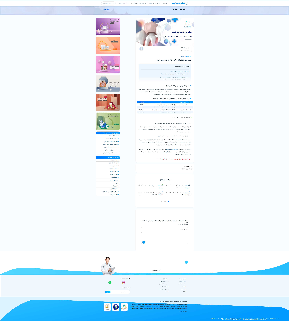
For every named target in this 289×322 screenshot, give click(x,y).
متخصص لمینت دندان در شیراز (111, 147)
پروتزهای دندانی (114, 180)
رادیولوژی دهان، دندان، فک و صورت (110, 191)
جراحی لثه (115, 183)
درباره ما (183, 286)
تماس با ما (183, 289)
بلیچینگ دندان (114, 177)
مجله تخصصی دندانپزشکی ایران (137, 3)
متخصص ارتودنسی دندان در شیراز (110, 153)
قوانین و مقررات (182, 279)
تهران (166, 291)
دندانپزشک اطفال (114, 174)
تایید (108, 292)
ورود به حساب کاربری (107, 3)
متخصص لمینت (114, 160)
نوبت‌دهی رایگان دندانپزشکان (152, 306)
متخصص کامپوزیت (113, 168)
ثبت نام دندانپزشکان (156, 270)
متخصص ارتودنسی (113, 163)
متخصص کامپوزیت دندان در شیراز (110, 144)
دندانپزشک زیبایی (114, 189)
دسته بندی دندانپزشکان (153, 3)
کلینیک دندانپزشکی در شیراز (112, 138)
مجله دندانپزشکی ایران (163, 284)
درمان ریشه (115, 186)
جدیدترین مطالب (164, 286)
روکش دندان (187, 56)
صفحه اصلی (165, 279)
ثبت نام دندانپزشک (163, 281)
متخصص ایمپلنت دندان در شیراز (111, 141)
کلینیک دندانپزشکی (113, 171)
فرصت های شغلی (181, 284)
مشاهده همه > (106, 9)
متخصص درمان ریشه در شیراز (111, 150)
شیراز (182, 56)
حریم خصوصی (182, 281)
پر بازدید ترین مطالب (163, 289)
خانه (163, 3)
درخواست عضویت (122, 3)
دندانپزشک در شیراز (113, 135)
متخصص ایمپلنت (114, 166)
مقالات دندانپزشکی (114, 194)
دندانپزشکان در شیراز (167, 152)
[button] (139, 193)
